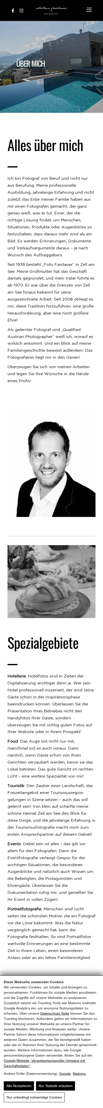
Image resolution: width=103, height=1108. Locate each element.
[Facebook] (13, 10)
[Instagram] (21, 10)
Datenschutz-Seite (54, 1013)
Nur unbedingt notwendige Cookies (34, 1097)
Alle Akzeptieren (19, 1086)
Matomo (79, 1074)
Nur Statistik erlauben (55, 1086)
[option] (51, 67)
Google (65, 1074)
